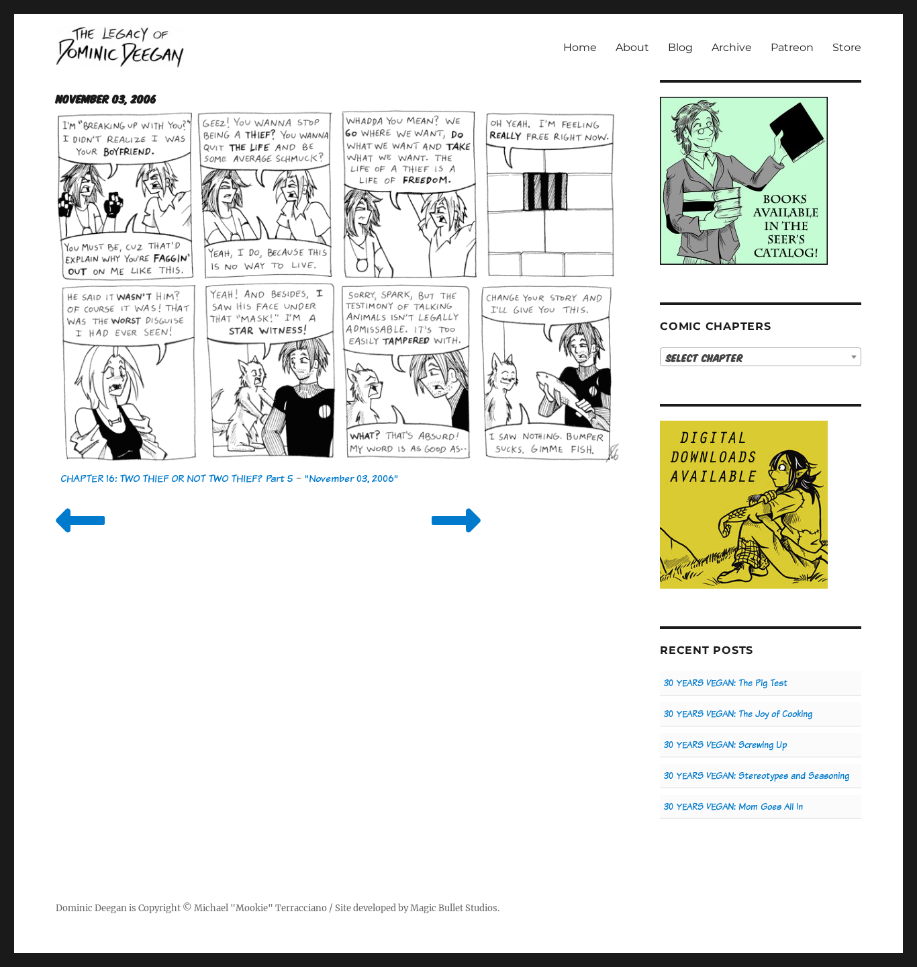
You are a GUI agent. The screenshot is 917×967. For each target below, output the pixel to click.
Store (846, 47)
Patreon (792, 47)
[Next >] (456, 537)
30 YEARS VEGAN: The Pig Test (725, 683)
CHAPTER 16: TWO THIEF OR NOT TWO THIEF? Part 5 (176, 478)
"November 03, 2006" (351, 478)
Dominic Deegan (91, 908)
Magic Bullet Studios (453, 908)
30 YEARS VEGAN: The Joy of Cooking (738, 714)
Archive (732, 47)
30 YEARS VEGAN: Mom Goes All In (733, 806)
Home (580, 47)
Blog (680, 47)
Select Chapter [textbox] (704, 357)
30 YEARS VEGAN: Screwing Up (725, 745)
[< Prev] (80, 537)
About (632, 47)
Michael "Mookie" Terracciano (260, 908)
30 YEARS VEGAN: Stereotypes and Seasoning (756, 775)
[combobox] (760, 356)
